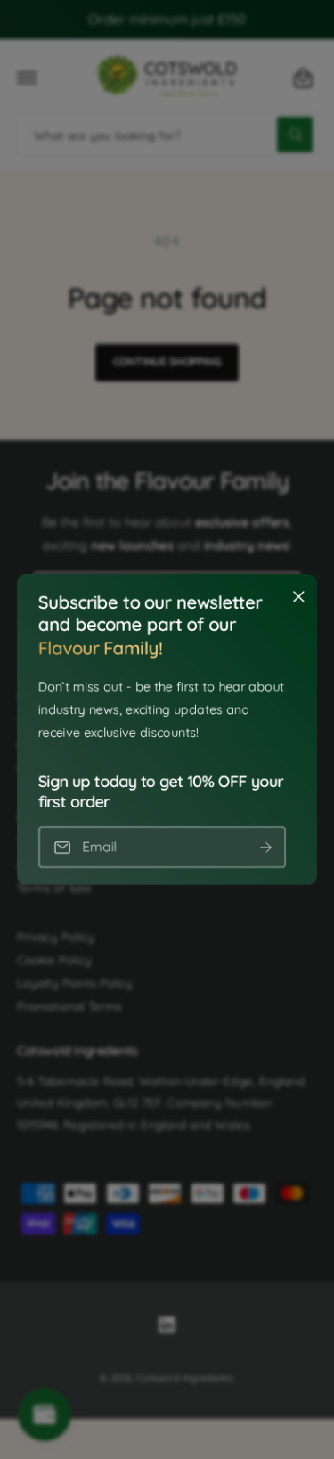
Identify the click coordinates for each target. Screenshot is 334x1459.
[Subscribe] (265, 847)
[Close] (298, 597)
